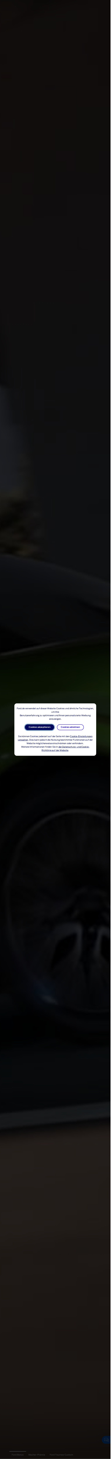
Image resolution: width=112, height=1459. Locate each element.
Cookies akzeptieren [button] (39, 727)
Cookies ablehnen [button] (70, 727)
